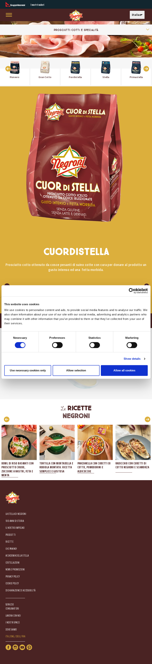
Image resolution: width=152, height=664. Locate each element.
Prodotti (11, 535)
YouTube (22, 647)
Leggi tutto (14, 71)
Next (146, 419)
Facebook (8, 647)
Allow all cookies (124, 370)
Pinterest (29, 647)
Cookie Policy (12, 583)
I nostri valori (37, 5)
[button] (138, 15)
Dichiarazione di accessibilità (21, 590)
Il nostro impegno (15, 528)
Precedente (7, 68)
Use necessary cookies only (28, 370)
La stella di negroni (16, 514)
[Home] (76, 15)
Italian (136, 14)
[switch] (57, 345)
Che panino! (11, 549)
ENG (12, 636)
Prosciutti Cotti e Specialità (76, 30)
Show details (132, 358)
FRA (23, 636)
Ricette (9, 542)
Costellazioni (13, 563)
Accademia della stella (17, 556)
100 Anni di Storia (15, 521)
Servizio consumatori (12, 606)
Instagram (15, 647)
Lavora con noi (13, 616)
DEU (18, 636)
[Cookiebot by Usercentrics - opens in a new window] (131, 291)
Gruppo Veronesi (15, 4)
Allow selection (76, 370)
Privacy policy (13, 576)
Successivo (145, 68)
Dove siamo (11, 629)
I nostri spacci (13, 622)
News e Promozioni (15, 569)
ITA (7, 636)
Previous (5, 419)
